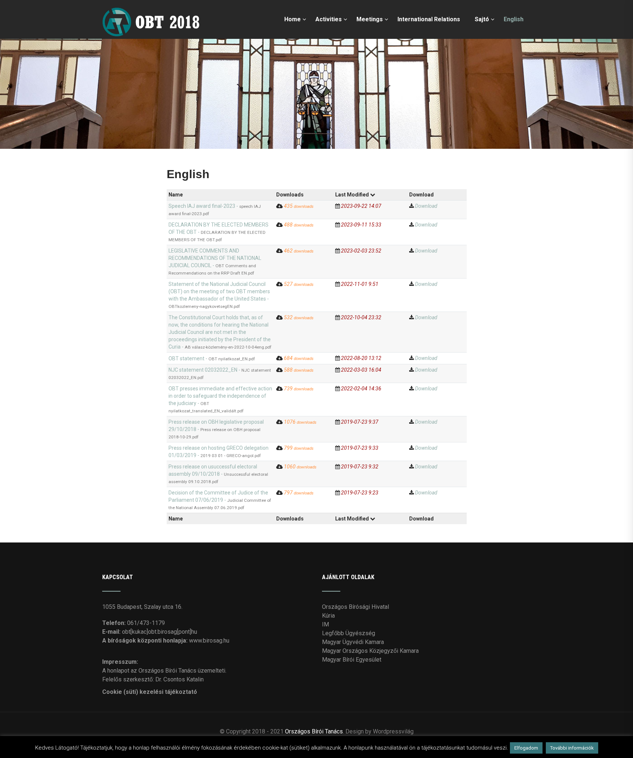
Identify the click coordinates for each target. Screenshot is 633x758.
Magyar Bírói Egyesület (351, 659)
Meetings (369, 19)
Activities (328, 19)
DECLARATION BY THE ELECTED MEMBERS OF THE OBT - (219, 232)
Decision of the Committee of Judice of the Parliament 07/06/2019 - (220, 500)
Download (426, 206)
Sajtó (482, 19)
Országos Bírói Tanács (314, 731)
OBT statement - (212, 358)
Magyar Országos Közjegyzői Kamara (370, 650)
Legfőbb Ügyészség (348, 633)
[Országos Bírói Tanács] (152, 3)
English (513, 19)
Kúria (328, 615)
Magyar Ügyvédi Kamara (353, 642)
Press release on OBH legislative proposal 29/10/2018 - (216, 429)
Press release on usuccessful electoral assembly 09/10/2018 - (218, 474)
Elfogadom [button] (526, 748)
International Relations (428, 19)
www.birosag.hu (209, 640)
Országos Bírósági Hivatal (355, 606)
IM (325, 624)
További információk (572, 748)
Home (292, 19)
